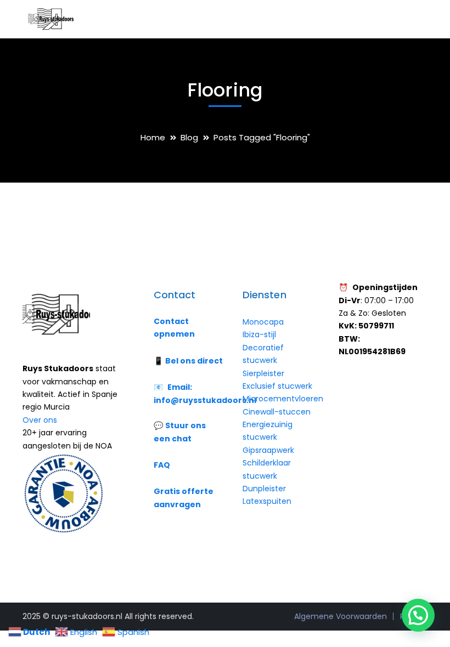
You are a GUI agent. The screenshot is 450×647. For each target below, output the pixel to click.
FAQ (162, 464)
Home (152, 137)
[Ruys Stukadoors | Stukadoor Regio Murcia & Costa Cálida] (49, 18)
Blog (189, 137)
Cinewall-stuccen (278, 411)
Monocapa (263, 321)
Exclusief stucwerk (277, 386)
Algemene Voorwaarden (340, 616)
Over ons (39, 420)
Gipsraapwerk (268, 450)
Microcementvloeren (283, 398)
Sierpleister (263, 373)
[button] (418, 615)
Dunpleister (264, 488)
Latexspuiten (267, 501)
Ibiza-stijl (259, 334)
